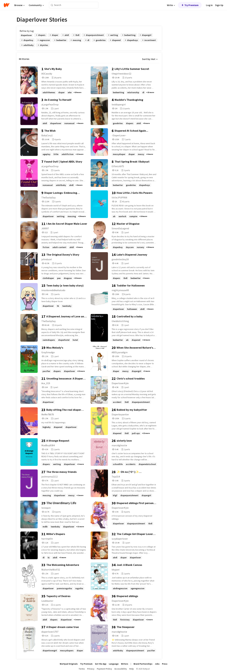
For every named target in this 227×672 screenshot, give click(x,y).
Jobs (157, 664)
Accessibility (120, 669)
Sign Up (219, 5)
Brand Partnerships (143, 664)
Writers (124, 664)
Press (164, 664)
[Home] (6, 5)
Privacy (90, 669)
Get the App (100, 664)
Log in (209, 5)
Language (114, 664)
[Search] (52, 5)
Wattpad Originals (69, 664)
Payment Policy (104, 669)
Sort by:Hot (148, 59)
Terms (82, 669)
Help (131, 669)
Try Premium (191, 5)
